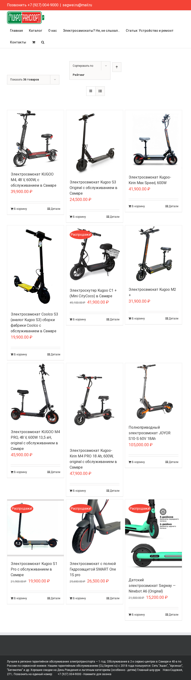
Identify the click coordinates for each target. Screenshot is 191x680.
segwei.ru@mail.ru (77, 5)
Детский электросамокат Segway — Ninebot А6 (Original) (152, 585)
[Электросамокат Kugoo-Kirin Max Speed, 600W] (153, 140)
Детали (55, 208)
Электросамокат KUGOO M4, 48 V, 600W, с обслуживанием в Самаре (33, 180)
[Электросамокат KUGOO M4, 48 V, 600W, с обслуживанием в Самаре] (35, 138)
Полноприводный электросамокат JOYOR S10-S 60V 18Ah (150, 433)
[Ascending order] (116, 67)
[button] (42, 42)
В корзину (20, 208)
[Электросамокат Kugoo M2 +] (153, 253)
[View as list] (100, 91)
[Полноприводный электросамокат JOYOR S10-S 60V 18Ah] (153, 391)
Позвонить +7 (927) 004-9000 (32, 5)
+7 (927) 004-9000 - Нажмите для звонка (84, 674)
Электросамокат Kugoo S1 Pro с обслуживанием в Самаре (34, 569)
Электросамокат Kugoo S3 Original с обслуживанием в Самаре (93, 188)
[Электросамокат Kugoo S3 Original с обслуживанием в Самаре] (94, 142)
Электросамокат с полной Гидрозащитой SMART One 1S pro (93, 569)
